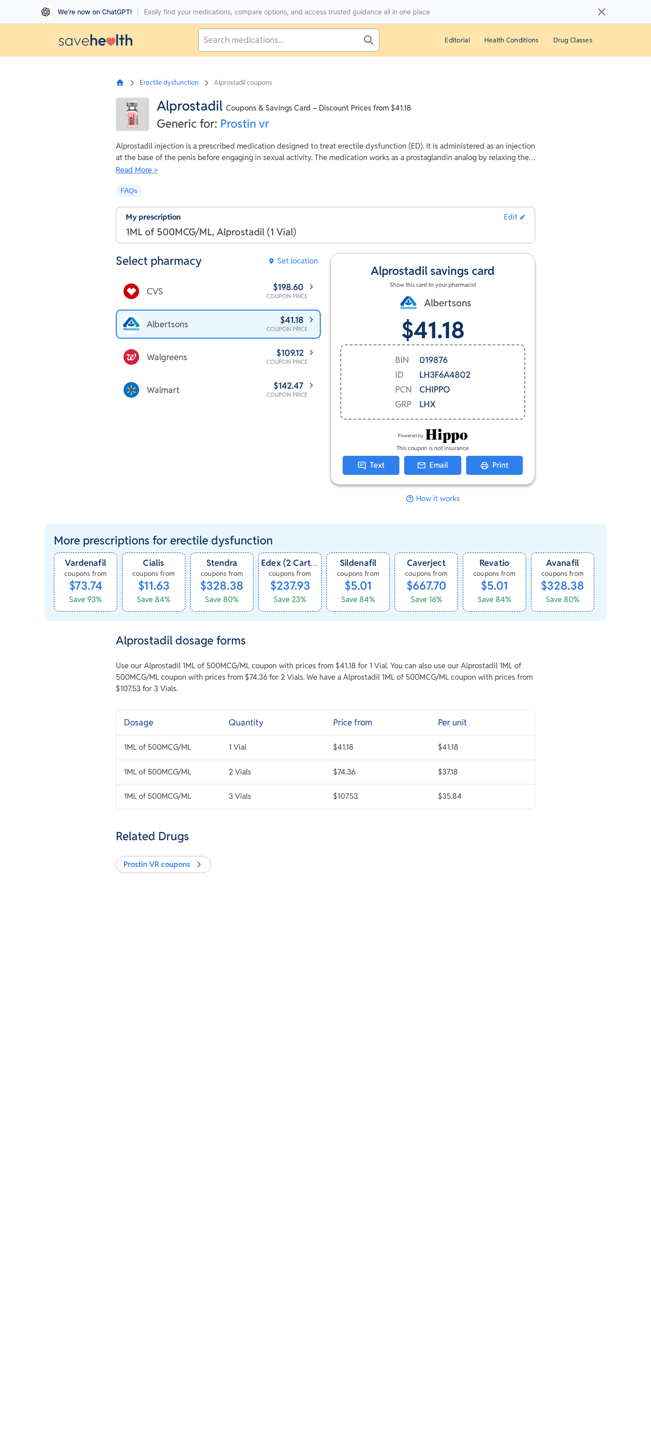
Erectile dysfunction (169, 82)
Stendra (221, 562)
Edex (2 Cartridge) (297, 562)
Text (377, 465)
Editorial (457, 40)
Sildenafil (358, 562)
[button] (514, 217)
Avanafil (562, 562)
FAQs (129, 190)
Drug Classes (572, 40)
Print (500, 465)
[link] (85, 582)
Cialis (153, 562)
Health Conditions (511, 40)
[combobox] (288, 40)
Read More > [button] (137, 170)
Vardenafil (85, 562)
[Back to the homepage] (95, 39)
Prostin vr (244, 123)
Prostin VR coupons (156, 864)
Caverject (426, 562)
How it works (438, 498)
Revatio (494, 562)
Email (438, 465)
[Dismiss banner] (601, 11)
